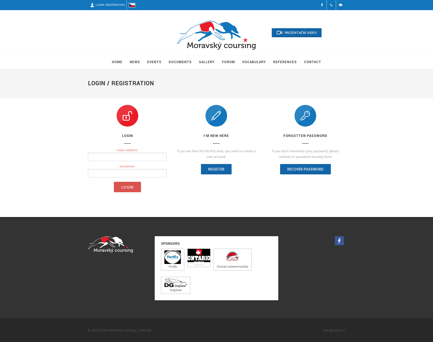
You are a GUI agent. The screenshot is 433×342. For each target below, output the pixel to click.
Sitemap (145, 330)
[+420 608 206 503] (331, 5)
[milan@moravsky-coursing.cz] (340, 5)
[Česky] (132, 5)
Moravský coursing (122, 330)
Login (127, 187)
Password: (127, 167)
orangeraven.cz (334, 330)
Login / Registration (109, 5)
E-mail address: (127, 150)
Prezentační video (301, 32)
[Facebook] (322, 5)
